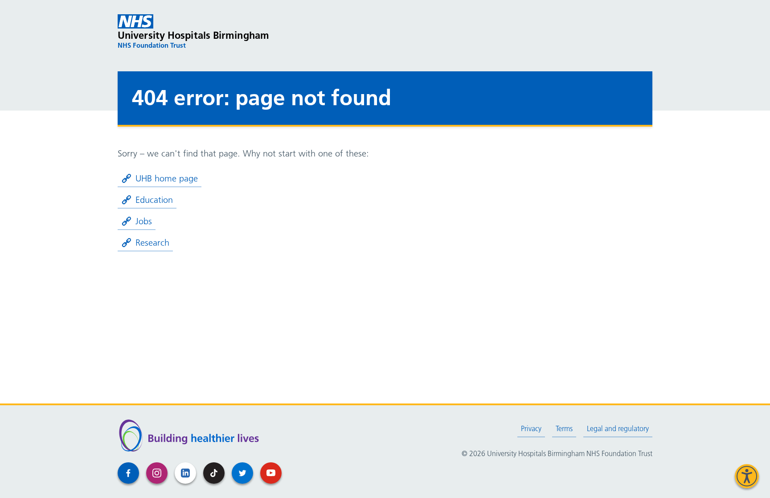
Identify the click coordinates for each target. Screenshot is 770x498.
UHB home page (166, 178)
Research (152, 242)
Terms (564, 428)
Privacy (531, 428)
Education (154, 199)
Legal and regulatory (618, 428)
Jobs (143, 221)
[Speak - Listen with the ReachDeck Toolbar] (747, 476)
